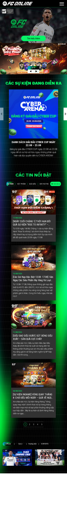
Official (8, 444)
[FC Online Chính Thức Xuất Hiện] (49, 457)
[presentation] (1, 114)
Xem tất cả (57, 184)
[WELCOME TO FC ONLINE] (18, 3)
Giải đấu (32, 184)
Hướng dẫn (32, 444)
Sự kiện (10, 184)
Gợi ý (20, 444)
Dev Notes (44, 184)
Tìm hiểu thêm (33, 38)
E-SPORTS (44, 444)
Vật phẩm (21, 184)
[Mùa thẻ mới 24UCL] (17, 457)
